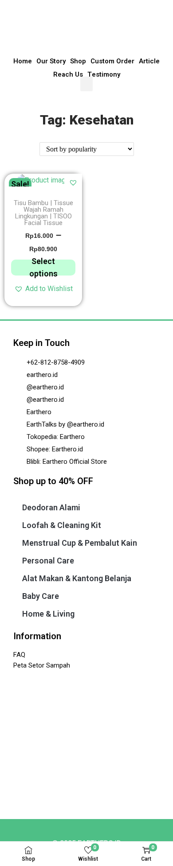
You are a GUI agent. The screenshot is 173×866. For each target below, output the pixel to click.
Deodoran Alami (51, 507)
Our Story (51, 61)
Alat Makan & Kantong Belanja (76, 578)
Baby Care (40, 596)
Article (149, 61)
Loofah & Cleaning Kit (61, 525)
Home (22, 61)
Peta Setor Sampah (41, 665)
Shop (78, 61)
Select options (43, 268)
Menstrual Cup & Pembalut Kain (79, 543)
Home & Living (48, 613)
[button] (86, 84)
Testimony (103, 74)
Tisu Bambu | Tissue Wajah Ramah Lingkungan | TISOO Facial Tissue (43, 213)
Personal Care (48, 560)
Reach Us (68, 74)
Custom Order (112, 61)
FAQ (19, 655)
